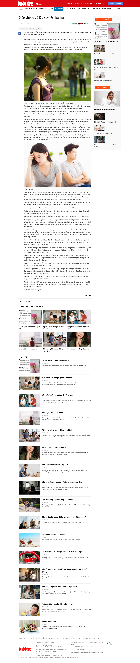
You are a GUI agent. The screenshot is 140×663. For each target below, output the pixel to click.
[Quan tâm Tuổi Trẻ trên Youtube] (107, 643)
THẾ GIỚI (25, 638)
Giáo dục (92, 9)
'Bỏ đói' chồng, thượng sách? (104, 133)
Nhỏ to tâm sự (58, 9)
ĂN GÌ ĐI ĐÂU (92, 638)
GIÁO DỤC (65, 638)
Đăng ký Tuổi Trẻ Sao (115, 3)
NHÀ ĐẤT (85, 638)
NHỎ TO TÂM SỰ (45, 638)
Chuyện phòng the (102, 87)
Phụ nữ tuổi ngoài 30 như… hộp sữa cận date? (59, 587)
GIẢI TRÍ (59, 638)
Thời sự (33, 9)
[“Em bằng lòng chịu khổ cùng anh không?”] (29, 505)
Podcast (69, 3)
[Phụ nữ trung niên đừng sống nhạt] (29, 470)
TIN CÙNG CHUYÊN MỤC (31, 306)
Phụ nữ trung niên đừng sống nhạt (55, 465)
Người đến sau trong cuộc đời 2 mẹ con (53, 328)
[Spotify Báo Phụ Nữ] (74, 23)
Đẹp (88, 9)
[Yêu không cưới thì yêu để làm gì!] (29, 540)
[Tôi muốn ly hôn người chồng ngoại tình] (55, 339)
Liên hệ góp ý (96, 652)
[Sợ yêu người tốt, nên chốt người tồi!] (30, 317)
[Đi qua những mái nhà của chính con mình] (99, 139)
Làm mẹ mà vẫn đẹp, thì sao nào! (78, 349)
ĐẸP (99, 638)
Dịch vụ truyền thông (76, 652)
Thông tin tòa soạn (41, 654)
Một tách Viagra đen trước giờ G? (105, 122)
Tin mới (23, 357)
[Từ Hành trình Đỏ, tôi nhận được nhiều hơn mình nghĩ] (29, 557)
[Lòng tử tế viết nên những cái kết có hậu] (79, 317)
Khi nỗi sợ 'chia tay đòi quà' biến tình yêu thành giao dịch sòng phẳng (65, 570)
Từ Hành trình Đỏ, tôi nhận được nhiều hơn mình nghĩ (62, 552)
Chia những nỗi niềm (103, 19)
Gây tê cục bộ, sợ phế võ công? (104, 110)
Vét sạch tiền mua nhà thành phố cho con (58, 604)
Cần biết (89, 3)
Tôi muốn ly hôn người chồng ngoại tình (53, 350)
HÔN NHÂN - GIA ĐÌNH (34, 638)
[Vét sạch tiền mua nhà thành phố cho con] (29, 609)
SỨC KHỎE (71, 638)
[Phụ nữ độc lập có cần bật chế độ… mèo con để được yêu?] (29, 522)
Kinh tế (104, 9)
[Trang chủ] (21, 9)
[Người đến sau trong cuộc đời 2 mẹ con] (55, 317)
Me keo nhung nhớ (49, 621)
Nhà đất (117, 9)
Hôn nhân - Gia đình (47, 9)
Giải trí (84, 9)
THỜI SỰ (20, 638)
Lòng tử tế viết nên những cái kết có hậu (78, 328)
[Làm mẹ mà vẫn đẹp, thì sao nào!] (79, 339)
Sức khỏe (98, 9)
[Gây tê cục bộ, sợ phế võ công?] (107, 99)
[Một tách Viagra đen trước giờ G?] (99, 116)
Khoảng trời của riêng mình (28, 349)
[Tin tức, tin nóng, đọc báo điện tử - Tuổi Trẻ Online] (25, 3)
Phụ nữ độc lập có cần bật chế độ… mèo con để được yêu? (64, 517)
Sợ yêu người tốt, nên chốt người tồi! (29, 328)
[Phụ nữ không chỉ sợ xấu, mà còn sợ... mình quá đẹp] (29, 488)
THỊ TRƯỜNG (79, 638)
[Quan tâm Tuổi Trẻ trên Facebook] (110, 643)
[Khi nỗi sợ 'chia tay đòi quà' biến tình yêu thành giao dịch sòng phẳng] (29, 575)
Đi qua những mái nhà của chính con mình (106, 146)
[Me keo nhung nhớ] (29, 627)
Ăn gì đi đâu (110, 9)
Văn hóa (78, 9)
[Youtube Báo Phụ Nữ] (83, 23)
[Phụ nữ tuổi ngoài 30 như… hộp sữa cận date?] (29, 592)
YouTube (79, 3)
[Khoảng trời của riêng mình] (30, 339)
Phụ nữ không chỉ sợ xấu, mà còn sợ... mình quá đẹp (62, 482)
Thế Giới (38, 9)
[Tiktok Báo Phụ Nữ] (79, 23)
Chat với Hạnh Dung (69, 9)
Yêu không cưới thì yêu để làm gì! (54, 534)
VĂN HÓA (53, 638)
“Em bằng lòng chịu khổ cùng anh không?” (58, 500)
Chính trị (27, 9)
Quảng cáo (99, 3)
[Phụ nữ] (39, 3)
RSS (102, 652)
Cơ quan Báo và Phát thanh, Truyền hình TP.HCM (49, 655)
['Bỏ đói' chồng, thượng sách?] (99, 128)
